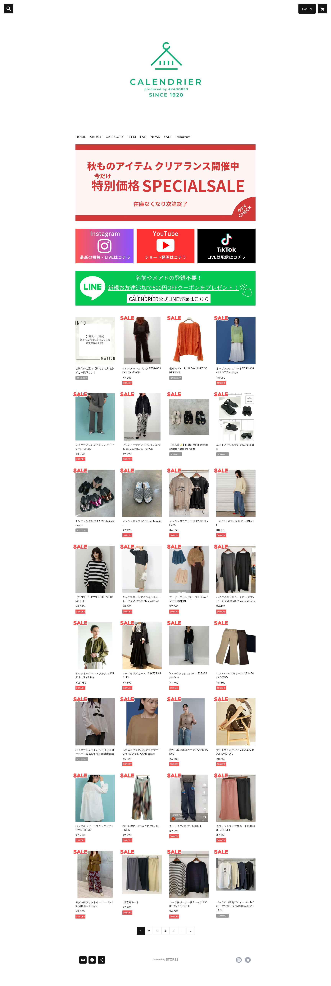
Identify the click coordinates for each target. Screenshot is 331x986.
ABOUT (96, 136)
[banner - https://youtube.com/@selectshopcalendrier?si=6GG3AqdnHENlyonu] (166, 246)
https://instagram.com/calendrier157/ (239, 960)
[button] (307, 9)
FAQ (143, 136)
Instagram (183, 136)
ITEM (132, 136)
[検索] (8, 8)
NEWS (155, 136)
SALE (168, 136)
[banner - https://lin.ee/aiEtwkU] (165, 288)
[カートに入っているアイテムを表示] (322, 8)
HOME (80, 136)
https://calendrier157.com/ (248, 960)
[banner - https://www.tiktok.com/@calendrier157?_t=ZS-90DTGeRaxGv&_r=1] (226, 246)
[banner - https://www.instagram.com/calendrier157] (104, 246)
